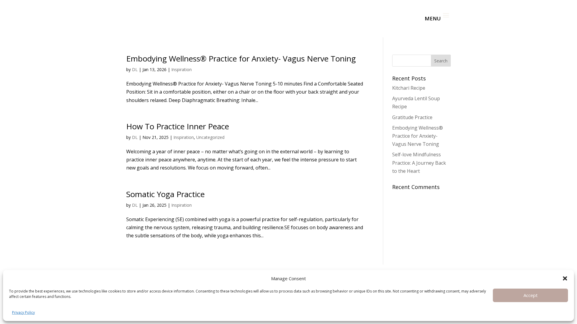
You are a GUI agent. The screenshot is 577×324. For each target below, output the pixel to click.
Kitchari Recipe (408, 88)
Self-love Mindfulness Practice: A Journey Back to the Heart (419, 162)
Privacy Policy (23, 312)
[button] (565, 278)
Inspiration (181, 69)
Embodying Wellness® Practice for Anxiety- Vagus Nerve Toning (241, 58)
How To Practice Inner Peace (177, 126)
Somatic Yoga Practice (165, 194)
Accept (531, 295)
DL (135, 69)
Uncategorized (210, 137)
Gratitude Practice (412, 117)
